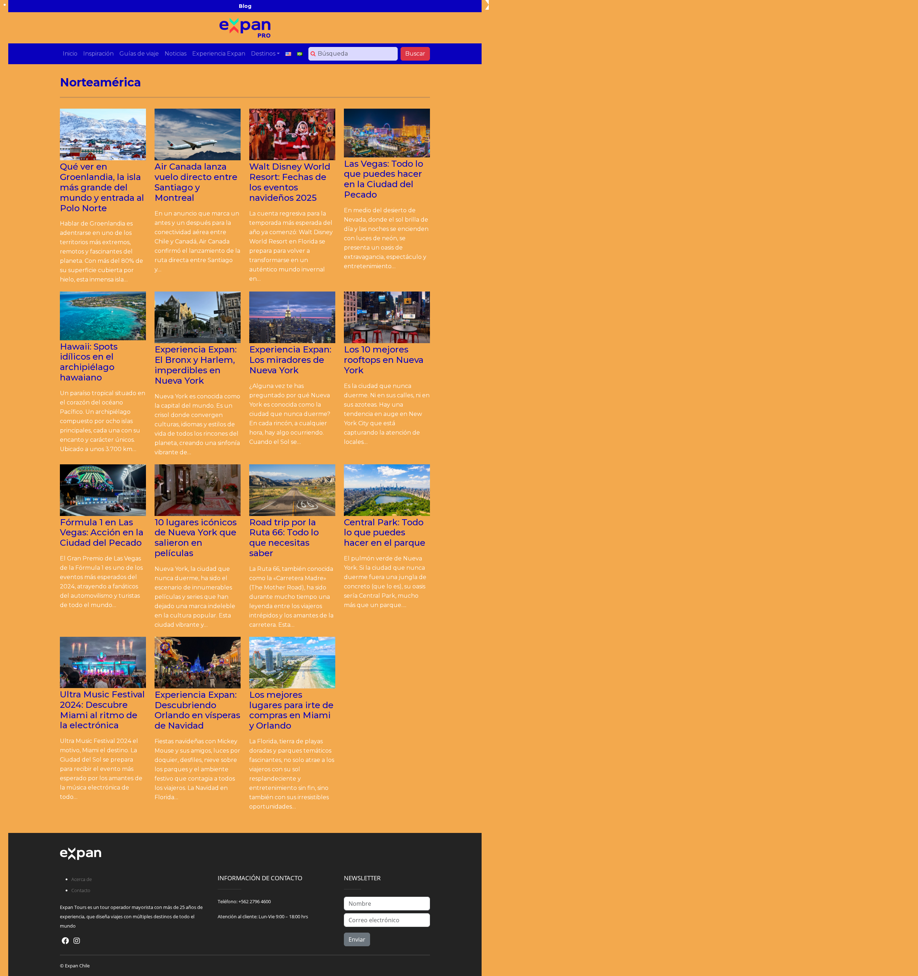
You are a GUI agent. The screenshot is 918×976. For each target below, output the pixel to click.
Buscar (415, 53)
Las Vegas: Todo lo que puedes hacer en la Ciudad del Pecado (383, 179)
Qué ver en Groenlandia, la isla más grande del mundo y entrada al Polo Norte (102, 187)
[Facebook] (65, 941)
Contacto (80, 890)
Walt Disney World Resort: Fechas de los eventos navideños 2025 (289, 182)
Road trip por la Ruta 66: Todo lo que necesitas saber (284, 537)
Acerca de (81, 879)
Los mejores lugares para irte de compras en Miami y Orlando (291, 710)
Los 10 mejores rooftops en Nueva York (383, 359)
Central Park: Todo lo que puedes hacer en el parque (384, 532)
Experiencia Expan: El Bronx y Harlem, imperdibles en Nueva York (196, 364)
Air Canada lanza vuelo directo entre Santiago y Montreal (196, 182)
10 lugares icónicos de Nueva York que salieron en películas (196, 537)
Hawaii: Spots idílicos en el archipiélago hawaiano (89, 362)
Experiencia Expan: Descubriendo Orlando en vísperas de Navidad (197, 710)
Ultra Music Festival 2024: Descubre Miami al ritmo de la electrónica (102, 709)
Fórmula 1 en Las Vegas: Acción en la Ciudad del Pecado (101, 532)
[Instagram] (77, 941)
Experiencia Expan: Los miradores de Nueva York (290, 359)
